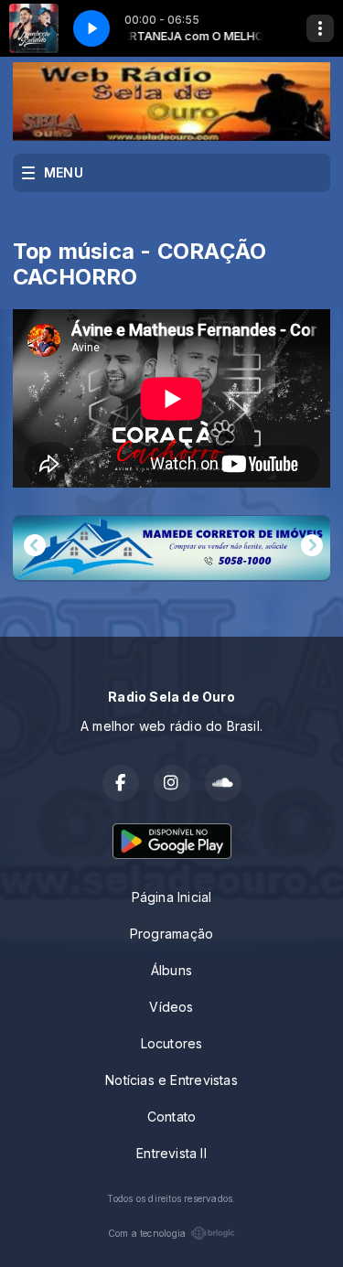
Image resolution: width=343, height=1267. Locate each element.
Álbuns (171, 970)
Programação (171, 933)
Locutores (172, 1043)
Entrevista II (171, 1153)
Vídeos (171, 1007)
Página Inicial (172, 897)
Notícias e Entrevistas (171, 1080)
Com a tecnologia (147, 1233)
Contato (171, 1116)
